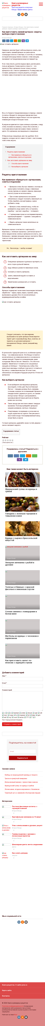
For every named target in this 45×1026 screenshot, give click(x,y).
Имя (4, 676)
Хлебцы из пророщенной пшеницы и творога (21, 775)
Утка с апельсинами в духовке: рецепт (27, 825)
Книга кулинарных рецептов (20, 4)
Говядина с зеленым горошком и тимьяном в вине (21, 514)
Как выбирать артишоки (20, 166)
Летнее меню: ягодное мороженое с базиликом (22, 789)
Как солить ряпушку (20, 853)
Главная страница (7, 27)
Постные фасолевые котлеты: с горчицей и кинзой (24, 807)
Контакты (6, 996)
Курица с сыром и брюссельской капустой (21, 539)
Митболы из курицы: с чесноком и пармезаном (22, 637)
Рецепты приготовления (16, 152)
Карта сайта (6, 990)
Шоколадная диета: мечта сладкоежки (27, 844)
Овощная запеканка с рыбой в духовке (19, 563)
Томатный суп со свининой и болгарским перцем (22, 793)
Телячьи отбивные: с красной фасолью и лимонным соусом (19, 588)
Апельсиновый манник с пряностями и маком (21, 782)
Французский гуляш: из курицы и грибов (21, 490)
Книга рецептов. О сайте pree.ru (14, 985)
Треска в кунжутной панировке (16, 778)
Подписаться (22, 758)
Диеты (14, 847)
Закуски (14, 855)
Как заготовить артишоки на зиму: (19, 160)
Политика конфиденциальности (13, 1006)
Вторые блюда (18, 27)
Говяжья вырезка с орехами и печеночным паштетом (23, 835)
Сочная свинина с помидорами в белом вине (21, 612)
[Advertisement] (22, 94)
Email (4, 683)
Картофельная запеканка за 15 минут (26, 817)
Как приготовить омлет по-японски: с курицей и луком (18, 661)
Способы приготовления (20, 163)
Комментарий (7, 690)
